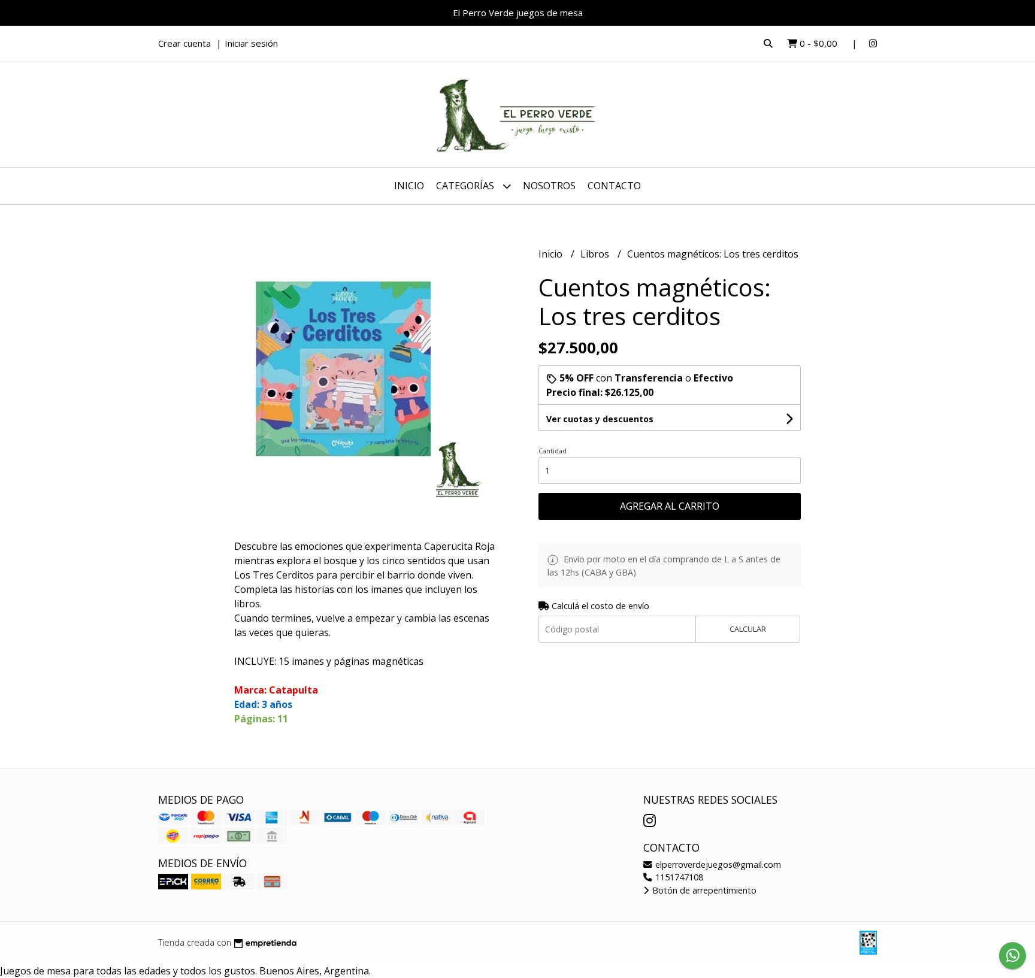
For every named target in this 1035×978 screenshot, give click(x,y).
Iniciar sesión (251, 43)
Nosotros (549, 185)
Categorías (466, 185)
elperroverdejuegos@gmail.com (717, 864)
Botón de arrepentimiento (703, 890)
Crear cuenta (184, 43)
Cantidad (552, 450)
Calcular (748, 628)
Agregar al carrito (669, 506)
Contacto (614, 185)
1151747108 (678, 877)
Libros (596, 254)
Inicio (409, 185)
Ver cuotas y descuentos (599, 419)
